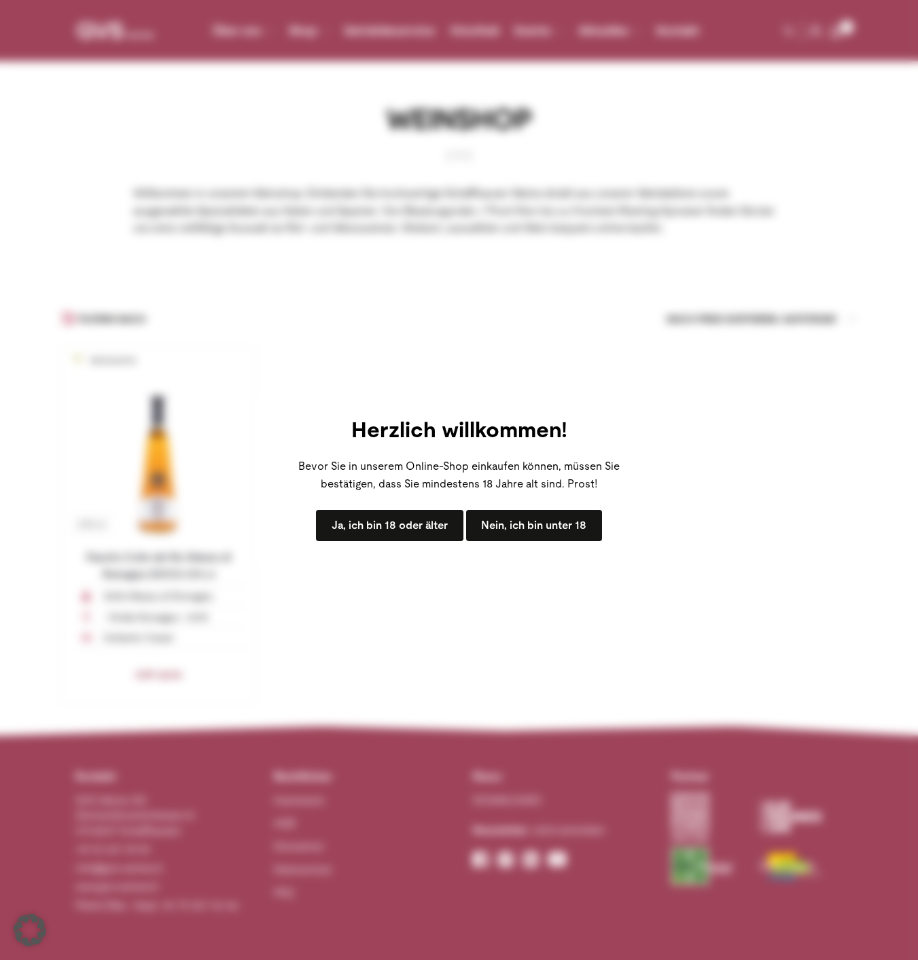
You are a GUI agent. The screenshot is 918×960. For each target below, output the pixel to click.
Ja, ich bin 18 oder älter (390, 525)
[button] (30, 930)
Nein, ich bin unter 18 (533, 525)
